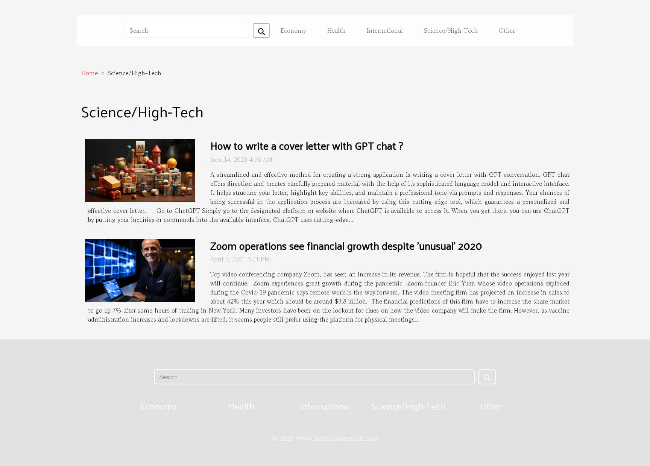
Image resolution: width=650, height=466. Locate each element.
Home (89, 72)
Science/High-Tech (451, 30)
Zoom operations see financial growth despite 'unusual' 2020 (346, 245)
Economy (293, 30)
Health (336, 30)
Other (507, 30)
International (385, 30)
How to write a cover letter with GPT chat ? (306, 145)
